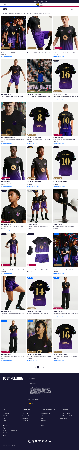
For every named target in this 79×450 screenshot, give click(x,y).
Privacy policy (25, 413)
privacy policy (42, 388)
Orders (4, 420)
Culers (42, 425)
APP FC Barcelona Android (66, 415)
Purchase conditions (26, 415)
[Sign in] (70, 4)
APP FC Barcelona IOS (65, 413)
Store (29, 442)
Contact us (5, 432)
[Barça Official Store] (41, 4)
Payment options (7, 428)
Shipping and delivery (8, 423)
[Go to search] (8, 4)
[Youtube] (39, 441)
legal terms (35, 388)
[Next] (43, 367)
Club (42, 423)
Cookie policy (25, 418)
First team (43, 415)
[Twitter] (46, 441)
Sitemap (24, 423)
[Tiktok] (43, 441)
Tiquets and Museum (45, 413)
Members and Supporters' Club (10, 430)
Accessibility (25, 420)
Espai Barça (43, 420)
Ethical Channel (63, 418)
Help (4, 418)
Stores (4, 435)
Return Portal (6, 415)
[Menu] (5, 4)
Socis (42, 418)
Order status (6, 413)
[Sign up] (49, 383)
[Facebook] (36, 441)
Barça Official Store (11, 445)
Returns (5, 425)
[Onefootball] (49, 441)
